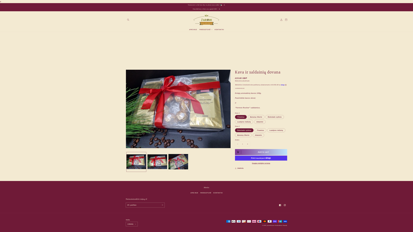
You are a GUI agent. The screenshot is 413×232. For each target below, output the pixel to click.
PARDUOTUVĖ (205, 193)
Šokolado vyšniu (275, 117)
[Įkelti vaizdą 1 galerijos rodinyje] (136, 162)
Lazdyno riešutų (244, 122)
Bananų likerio (256, 117)
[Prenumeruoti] (162, 205)
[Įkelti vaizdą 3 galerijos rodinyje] (178, 162)
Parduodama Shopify (281, 225)
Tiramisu (240, 117)
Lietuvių (130, 224)
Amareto (259, 122)
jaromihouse (270, 225)
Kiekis (237, 140)
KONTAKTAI (218, 193)
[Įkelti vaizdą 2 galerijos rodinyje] (157, 162)
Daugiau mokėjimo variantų (261, 163)
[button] (128, 19)
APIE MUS (194, 193)
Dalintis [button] (240, 168)
